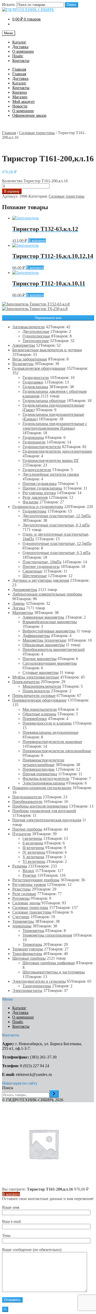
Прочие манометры (40, 658)
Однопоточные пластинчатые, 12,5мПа (57, 543)
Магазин (19, 97)
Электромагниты (27, 990)
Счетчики (20, 917)
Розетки (29, 875)
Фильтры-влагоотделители (46, 778)
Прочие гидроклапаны (42, 488)
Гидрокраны (33, 437)
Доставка (20, 47)
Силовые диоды (26, 903)
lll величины (33, 847)
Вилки (28, 870)
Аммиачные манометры (43, 617)
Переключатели (26, 682)
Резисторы (21, 889)
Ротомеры (21, 898)
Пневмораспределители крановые (52, 741)
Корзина (19, 92)
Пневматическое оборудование (39, 700)
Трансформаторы (27, 953)
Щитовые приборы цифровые (49, 963)
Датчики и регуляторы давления (40, 580)
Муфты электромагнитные (35, 677)
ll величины (33, 843)
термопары (21, 926)
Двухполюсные (36, 331)
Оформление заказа (29, 115)
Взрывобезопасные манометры (50, 622)
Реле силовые (24, 894)
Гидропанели (34, 442)
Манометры (22, 612)
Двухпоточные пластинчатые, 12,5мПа (57, 516)
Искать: (8, 4)
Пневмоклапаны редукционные (50, 732)
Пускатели (21, 834)
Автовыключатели (28, 327)
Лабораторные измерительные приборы (47, 594)
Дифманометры (36, 635)
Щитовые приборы (29, 958)
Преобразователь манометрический (54, 649)
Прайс (17, 56)
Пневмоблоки (35, 718)
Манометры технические (44, 640)
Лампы (18, 603)
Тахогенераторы (37, 986)
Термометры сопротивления (47, 935)
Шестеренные (35, 576)
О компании (23, 51)
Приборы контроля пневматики (40, 806)
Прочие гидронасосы (41, 566)
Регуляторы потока (39, 493)
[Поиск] (54, 1094)
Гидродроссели (36, 377)
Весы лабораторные (29, 359)
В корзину (11, 191)
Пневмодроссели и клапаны (47, 723)
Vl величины (34, 861)
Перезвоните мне (48, 318)
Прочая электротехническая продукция (46, 820)
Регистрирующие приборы (35, 880)
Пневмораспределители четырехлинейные (43, 762)
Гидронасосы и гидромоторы (37, 506)
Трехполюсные (36, 340)
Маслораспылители (40, 709)
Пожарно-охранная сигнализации (41, 788)
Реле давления (35, 497)
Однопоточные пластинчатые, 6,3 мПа (56, 552)
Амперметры (23, 345)
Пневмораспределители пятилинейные (57, 751)
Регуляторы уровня (29, 884)
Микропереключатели (42, 686)
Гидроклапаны (35, 387)
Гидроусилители (37, 470)
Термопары (32, 944)
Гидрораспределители (42, 446)
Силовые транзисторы (31, 912)
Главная (19, 69)
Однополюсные (36, 336)
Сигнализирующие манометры (50, 663)
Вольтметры (23, 364)
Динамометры (24, 589)
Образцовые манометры (44, 645)
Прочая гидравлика (40, 483)
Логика (18, 608)
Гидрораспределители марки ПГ (51, 460)
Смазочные (32, 571)
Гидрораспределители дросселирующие (57, 451)
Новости (19, 106)
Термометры (23, 921)
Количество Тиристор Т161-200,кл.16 (35, 181)
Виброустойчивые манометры (49, 631)
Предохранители (27, 797)
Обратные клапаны (39, 714)
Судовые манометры (41, 672)
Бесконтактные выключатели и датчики (47, 350)
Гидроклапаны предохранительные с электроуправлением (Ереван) (55, 425)
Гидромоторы (34, 511)
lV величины (34, 852)
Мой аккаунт (23, 101)
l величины (32, 838)
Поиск (71, 5)
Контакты (20, 60)
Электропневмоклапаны (44, 783)
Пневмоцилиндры (39, 769)
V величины (33, 857)
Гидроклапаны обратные (44, 400)
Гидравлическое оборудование (39, 368)
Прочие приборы (27, 829)
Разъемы (19, 866)
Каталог (19, 42)
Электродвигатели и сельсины (39, 981)
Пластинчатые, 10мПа (42, 562)
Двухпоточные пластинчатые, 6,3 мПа (56, 525)
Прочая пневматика (40, 774)
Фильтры (30, 502)
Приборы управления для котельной (44, 811)
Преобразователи (27, 801)
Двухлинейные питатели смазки (51, 474)
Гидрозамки (33, 382)
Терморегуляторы (27, 949)
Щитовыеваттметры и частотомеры (54, 972)
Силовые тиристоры (37, 133)
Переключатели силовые (34, 695)
